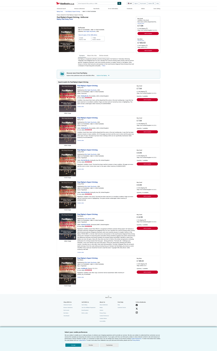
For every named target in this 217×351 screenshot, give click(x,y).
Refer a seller (85, 313)
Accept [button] (73, 345)
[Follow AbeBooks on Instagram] (137, 312)
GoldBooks (84, 268)
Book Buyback (85, 310)
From (82, 38)
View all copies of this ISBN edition (87, 35)
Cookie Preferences (104, 315)
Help (157, 3)
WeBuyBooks (85, 96)
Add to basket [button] (148, 33)
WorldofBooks (85, 160)
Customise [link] (109, 345)
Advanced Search (61, 8)
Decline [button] (91, 345)
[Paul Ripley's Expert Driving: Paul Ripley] (67, 239)
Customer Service (122, 307)
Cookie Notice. (82, 340)
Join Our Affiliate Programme (88, 307)
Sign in (136, 3)
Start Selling (157, 8)
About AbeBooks (104, 304)
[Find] (119, 3)
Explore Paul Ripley (102, 75)
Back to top (108, 297)
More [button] (104, 65)
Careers (101, 310)
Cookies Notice (103, 318)
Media (101, 307)
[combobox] (97, 3)
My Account (143, 3)
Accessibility (102, 321)
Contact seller (80, 106)
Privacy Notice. (136, 340)
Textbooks (129, 8)
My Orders (66, 313)
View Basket (66, 315)
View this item (140, 23)
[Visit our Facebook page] (137, 305)
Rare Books (96, 8)
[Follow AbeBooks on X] (137, 308)
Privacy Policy (103, 313)
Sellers (143, 8)
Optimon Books (85, 224)
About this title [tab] (92, 55)
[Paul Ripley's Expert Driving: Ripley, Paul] (67, 111)
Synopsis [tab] (82, 55)
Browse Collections (80, 8)
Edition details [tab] (103, 55)
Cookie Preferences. (136, 338)
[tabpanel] (106, 62)
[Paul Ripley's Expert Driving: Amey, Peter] (67, 176)
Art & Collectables (113, 8)
